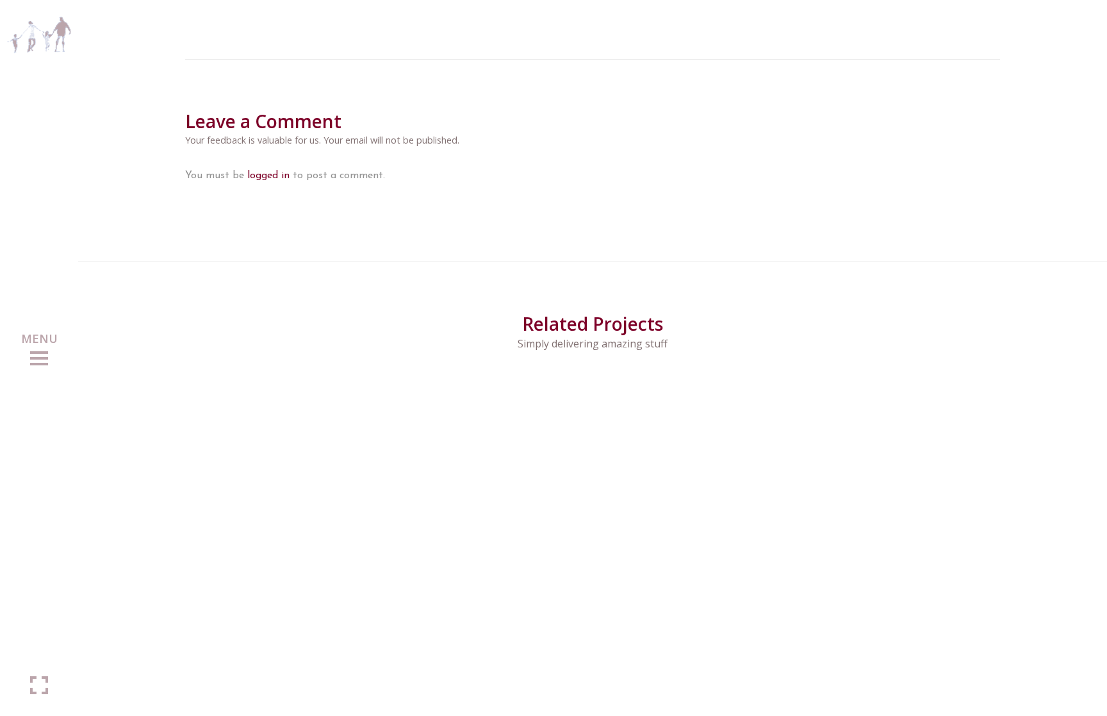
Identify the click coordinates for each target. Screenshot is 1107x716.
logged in (268, 176)
